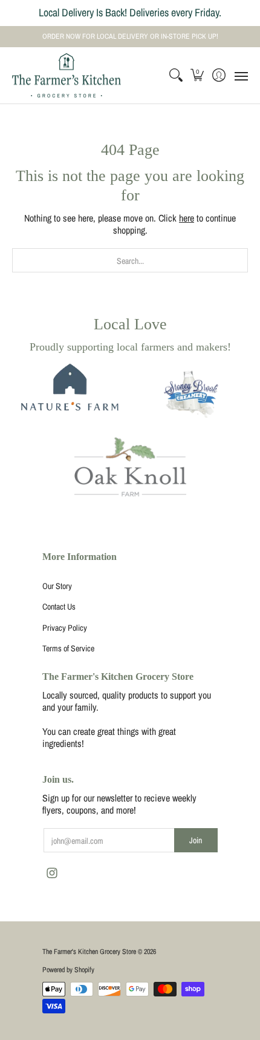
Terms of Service (68, 648)
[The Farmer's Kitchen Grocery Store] (66, 75)
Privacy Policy (64, 627)
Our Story (57, 586)
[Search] (175, 75)
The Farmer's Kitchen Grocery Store (89, 951)
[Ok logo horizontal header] (130, 466)
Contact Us (59, 606)
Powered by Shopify (68, 970)
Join (195, 840)
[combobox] (130, 260)
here (186, 218)
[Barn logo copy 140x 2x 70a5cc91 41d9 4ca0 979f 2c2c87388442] (68, 396)
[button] (197, 75)
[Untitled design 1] (192, 396)
